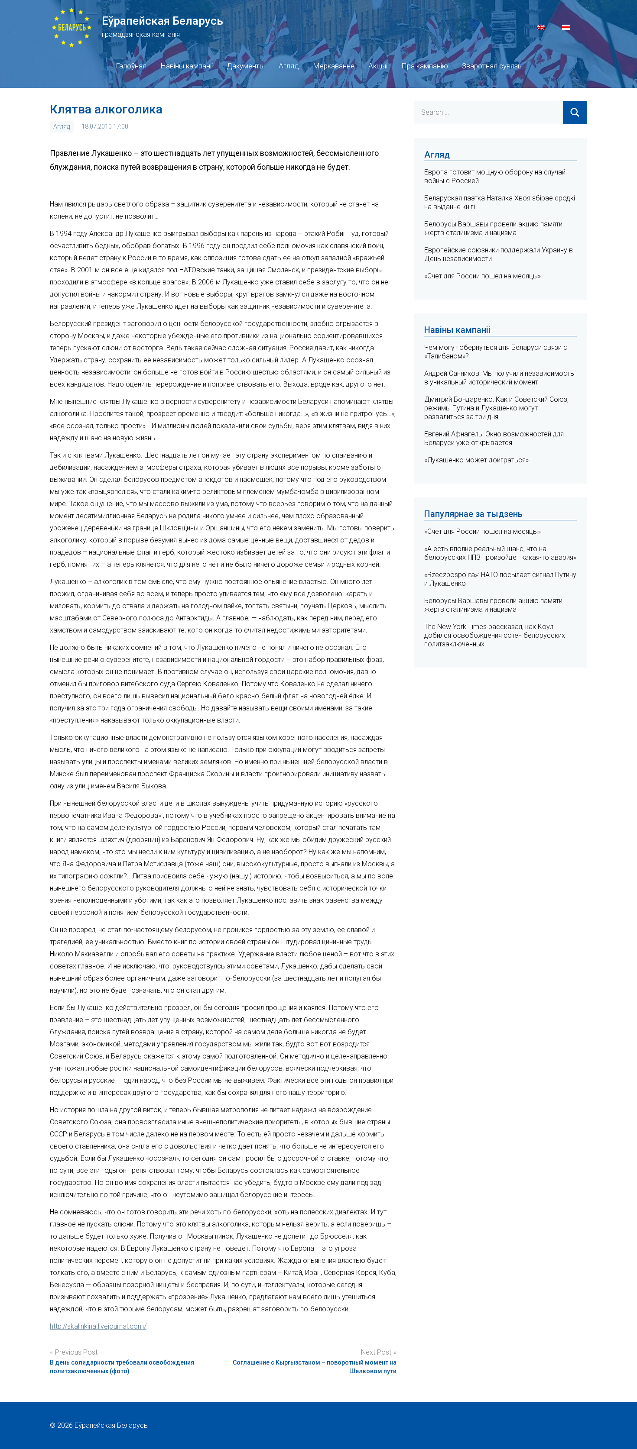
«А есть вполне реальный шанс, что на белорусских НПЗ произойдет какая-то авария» (500, 553)
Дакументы (246, 65)
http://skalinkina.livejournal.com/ (98, 1326)
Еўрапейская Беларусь (162, 20)
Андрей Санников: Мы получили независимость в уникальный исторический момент (499, 377)
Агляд (289, 65)
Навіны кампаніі (186, 65)
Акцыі (377, 65)
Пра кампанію (424, 65)
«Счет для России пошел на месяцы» (482, 276)
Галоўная (131, 65)
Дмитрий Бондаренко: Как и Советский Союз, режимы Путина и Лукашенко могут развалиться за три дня (496, 408)
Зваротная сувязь (492, 65)
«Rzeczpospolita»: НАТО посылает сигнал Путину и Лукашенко (500, 579)
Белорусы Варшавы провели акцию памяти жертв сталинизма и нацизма (493, 228)
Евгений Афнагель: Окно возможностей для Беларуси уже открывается (494, 438)
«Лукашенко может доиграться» (476, 460)
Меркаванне (333, 65)
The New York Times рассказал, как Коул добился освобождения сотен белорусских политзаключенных (494, 635)
